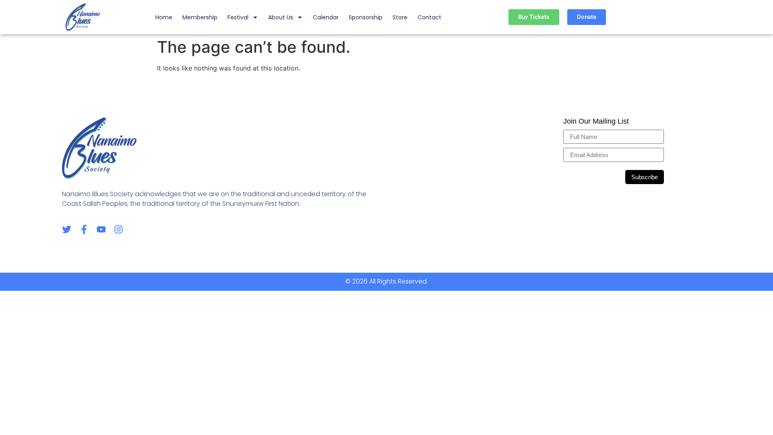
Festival (237, 17)
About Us (280, 17)
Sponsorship (365, 17)
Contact (429, 17)
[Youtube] (101, 229)
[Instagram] (118, 229)
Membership (199, 17)
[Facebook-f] (84, 229)
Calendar (326, 17)
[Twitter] (66, 229)
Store (400, 17)
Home (163, 17)
